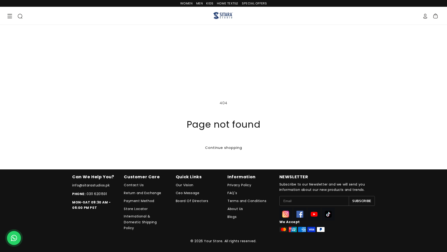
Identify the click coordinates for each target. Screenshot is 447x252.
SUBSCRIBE (361, 201)
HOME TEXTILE (227, 3)
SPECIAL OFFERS (254, 3)
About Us (235, 208)
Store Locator (136, 208)
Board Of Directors (192, 201)
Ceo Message (188, 193)
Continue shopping (223, 147)
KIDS (209, 3)
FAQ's (232, 193)
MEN (199, 3)
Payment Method (139, 201)
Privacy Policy (239, 185)
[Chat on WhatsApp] (14, 238)
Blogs (232, 216)
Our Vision (184, 185)
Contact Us (134, 185)
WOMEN (186, 3)
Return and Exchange (142, 193)
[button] (10, 16)
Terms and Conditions (246, 201)
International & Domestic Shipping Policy (140, 222)
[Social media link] (285, 214)
